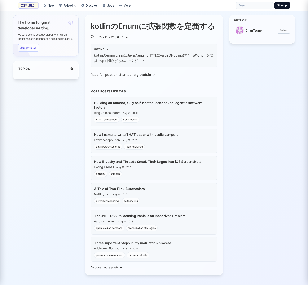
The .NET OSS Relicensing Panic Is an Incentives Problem (139, 216)
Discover (92, 5)
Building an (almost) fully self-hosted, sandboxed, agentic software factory (148, 105)
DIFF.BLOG (28, 5)
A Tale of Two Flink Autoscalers (119, 189)
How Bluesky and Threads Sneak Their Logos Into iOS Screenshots (148, 162)
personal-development (109, 255)
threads (115, 173)
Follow (284, 30)
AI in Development (107, 119)
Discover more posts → (106, 267)
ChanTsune (254, 30)
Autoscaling (131, 200)
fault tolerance (134, 146)
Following (69, 5)
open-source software (109, 228)
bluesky (100, 173)
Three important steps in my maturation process (133, 243)
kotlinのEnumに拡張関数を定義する (153, 26)
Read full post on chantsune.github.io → (123, 75)
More (127, 5)
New (51, 5)
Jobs (110, 5)
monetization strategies (142, 228)
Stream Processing (107, 200)
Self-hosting (130, 119)
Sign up (282, 5)
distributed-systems (108, 146)
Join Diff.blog (28, 47)
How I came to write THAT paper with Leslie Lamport (136, 134)
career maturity (138, 255)
